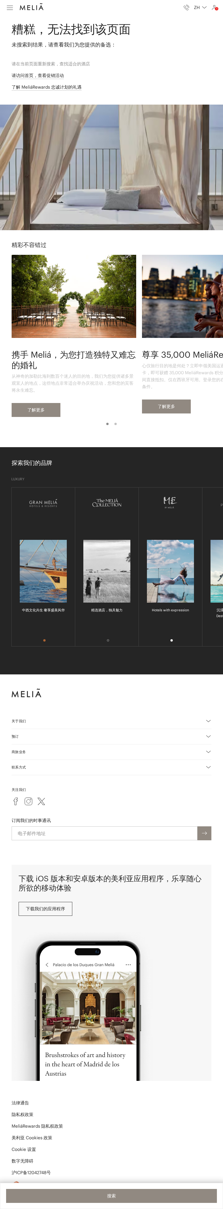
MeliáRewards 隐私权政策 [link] (37, 1126)
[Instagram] (28, 801)
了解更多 (36, 410)
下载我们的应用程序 (45, 908)
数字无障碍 (22, 1161)
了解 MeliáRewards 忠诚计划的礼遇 (47, 87)
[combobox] (200, 8)
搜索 (111, 1196)
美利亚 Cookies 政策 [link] (32, 1137)
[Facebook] (16, 801)
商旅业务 (19, 752)
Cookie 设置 (24, 1149)
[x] (41, 801)
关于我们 (19, 721)
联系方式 (19, 767)
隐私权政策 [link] (22, 1114)
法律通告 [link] (20, 1103)
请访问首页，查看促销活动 (38, 75)
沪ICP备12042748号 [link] (31, 1172)
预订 (15, 736)
